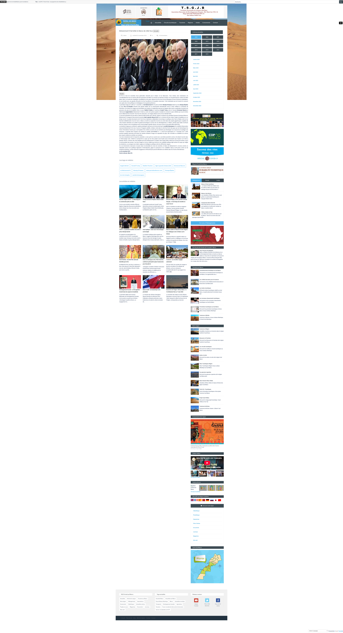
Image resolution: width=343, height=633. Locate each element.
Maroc (171, 601)
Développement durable (169, 604)
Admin (124, 35)
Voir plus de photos (195, 491)
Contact (215, 22)
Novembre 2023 (197, 101)
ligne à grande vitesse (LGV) (163, 166)
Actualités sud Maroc (170, 598)
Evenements (206, 22)
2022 (207, 37)
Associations (140, 601)
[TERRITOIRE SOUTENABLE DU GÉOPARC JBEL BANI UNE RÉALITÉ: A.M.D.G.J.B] (207, 120)
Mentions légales (141, 618)
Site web (195, 540)
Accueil (123, 618)
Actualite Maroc (159, 598)
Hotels (198, 22)
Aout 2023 (195, 89)
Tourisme (182, 22)
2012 (218, 49)
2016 (207, 45)
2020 (196, 41)
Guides (218, 180)
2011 (196, 54)
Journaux (195, 532)
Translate (340, 631)
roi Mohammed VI (125, 170)
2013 (207, 49)
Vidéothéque (196, 510)
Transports (158, 604)
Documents (196, 527)
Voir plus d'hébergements (207, 223)
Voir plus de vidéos (195, 477)
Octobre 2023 (196, 97)
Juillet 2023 (196, 84)
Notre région (123, 601)
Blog (134, 618)
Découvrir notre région (208, 505)
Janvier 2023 (196, 59)
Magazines (196, 536)
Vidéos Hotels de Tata (206, 212)
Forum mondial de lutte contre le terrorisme (172, 607)
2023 (196, 37)
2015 (218, 45)
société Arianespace (138, 175)
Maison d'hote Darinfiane (207, 184)
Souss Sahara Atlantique (162, 601)
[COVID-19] (207, 155)
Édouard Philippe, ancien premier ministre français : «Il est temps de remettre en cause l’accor (176, 201)
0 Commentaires (163, 35)
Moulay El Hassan (138, 170)
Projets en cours (124, 607)
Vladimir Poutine (148, 166)
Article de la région (131, 598)
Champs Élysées (169, 170)
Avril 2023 (195, 72)
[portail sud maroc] (127, 22)
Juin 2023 (195, 80)
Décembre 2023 (197, 105)
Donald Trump (135, 166)
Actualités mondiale (180, 601)
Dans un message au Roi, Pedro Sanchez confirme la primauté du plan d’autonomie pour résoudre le (153, 262)
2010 (207, 54)
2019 (207, 41)
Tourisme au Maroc (142, 598)
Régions (190, 22)
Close (147, 21)
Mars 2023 (195, 68)
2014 (196, 49)
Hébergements (196, 180)
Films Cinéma (196, 523)
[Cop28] (207, 137)
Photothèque (196, 515)
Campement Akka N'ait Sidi (208, 202)
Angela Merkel (124, 166)
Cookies (148, 618)
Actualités (158, 22)
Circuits (207, 180)
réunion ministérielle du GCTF (163, 609)
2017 (196, 45)
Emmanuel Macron (179, 166)
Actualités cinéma (140, 604)
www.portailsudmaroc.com (154, 170)
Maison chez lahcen (206, 193)
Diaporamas (196, 519)
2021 (218, 37)
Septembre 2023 (197, 93)
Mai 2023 (195, 76)
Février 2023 (196, 63)
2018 (218, 41)
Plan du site (129, 618)
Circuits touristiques (170, 22)
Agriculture (179, 604)
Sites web (122, 609)
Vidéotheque (131, 604)
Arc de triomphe (125, 175)
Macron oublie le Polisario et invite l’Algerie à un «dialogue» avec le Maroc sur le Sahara (177, 232)
